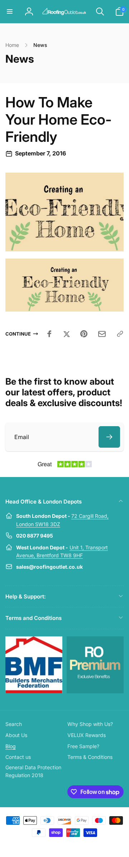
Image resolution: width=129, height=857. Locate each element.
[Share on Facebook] (49, 333)
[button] (10, 11)
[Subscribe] (109, 437)
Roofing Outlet (56, 845)
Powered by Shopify (81, 845)
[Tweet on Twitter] (66, 333)
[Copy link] (120, 333)
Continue (18, 334)
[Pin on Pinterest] (83, 333)
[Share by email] (101, 333)
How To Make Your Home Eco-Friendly (58, 119)
